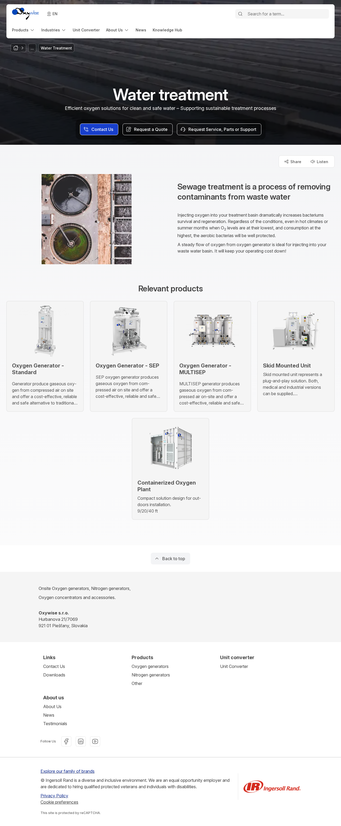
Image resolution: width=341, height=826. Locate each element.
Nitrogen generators (151, 675)
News (48, 715)
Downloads (54, 675)
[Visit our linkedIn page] (81, 741)
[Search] (240, 14)
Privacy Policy (54, 795)
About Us (52, 706)
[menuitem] (23, 30)
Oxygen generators (150, 666)
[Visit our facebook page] (66, 741)
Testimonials (55, 723)
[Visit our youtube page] (95, 741)
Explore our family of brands (67, 771)
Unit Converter (234, 666)
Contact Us (54, 666)
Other (137, 683)
